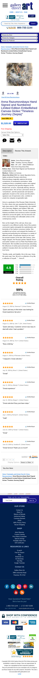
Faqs (25, 12)
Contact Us (19, 510)
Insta (19, 586)
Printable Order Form (19, 540)
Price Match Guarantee (20, 536)
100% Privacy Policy (19, 522)
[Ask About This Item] (4, 142)
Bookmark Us (19, 556)
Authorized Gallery (19, 516)
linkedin (31, 586)
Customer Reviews (19, 518)
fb (7, 586)
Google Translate (19, 563)
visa (5, 622)
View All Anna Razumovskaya (10, 97)
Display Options (13, 462)
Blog (19, 554)
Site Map (19, 561)
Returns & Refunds (19, 514)
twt (13, 586)
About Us (18, 12)
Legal (19, 674)
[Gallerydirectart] (19, 5)
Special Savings (19, 538)
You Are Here (8, 468)
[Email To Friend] (12, 142)
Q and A (19, 550)
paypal (19, 628)
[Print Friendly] (19, 142)
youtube (16, 592)
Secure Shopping (19, 524)
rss (22, 592)
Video (5, 156)
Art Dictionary (19, 559)
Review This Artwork (23, 151)
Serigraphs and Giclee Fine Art (15, 47)
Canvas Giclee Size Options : (11, 132)
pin (25, 586)
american (32, 622)
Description (7, 151)
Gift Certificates (19, 543)
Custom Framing (20, 534)
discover (23, 622)
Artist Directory (19, 532)
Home (11, 12)
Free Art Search (19, 552)
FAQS (19, 520)
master (14, 622)
